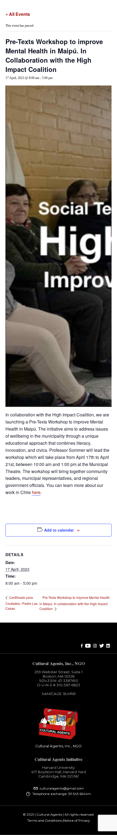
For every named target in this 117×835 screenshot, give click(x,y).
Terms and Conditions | (45, 820)
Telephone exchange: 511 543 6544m (61, 794)
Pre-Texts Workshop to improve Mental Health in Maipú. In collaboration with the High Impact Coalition (74, 603)
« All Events (17, 14)
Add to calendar (59, 530)
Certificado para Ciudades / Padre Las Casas (21, 603)
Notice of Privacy (76, 820)
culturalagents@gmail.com (62, 788)
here (36, 492)
